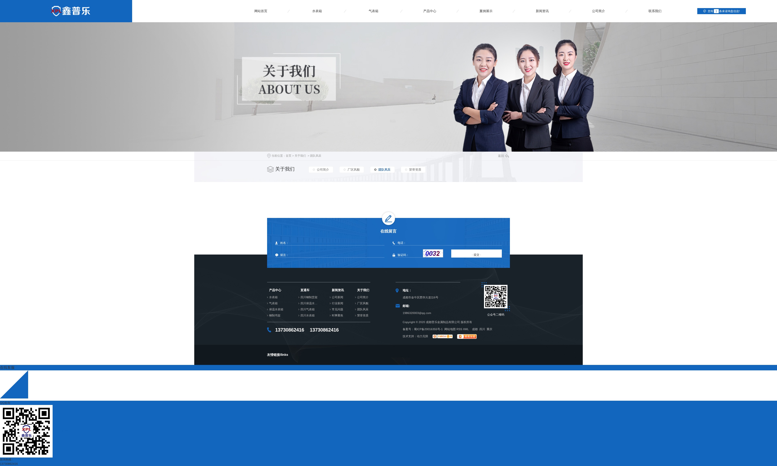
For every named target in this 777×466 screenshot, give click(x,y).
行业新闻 (337, 303)
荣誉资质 (415, 169)
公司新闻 (337, 297)
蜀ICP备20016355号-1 (428, 329)
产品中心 (429, 11)
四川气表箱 (307, 309)
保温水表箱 (276, 309)
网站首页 (260, 11)
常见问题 (337, 309)
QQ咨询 (5, 402)
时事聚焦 (337, 315)
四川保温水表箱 (310, 303)
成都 (475, 329)
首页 (288, 155)
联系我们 (655, 11)
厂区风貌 (354, 169)
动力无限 (422, 336)
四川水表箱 (307, 315)
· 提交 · (476, 254)
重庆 (489, 329)
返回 (501, 155)
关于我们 (300, 155)
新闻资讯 (542, 11)
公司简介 (598, 11)
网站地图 (450, 329)
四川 (482, 329)
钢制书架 (274, 315)
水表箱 (317, 11)
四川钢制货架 (308, 297)
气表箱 (373, 11)
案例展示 (486, 11)
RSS (459, 329)
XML (466, 329)
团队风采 (315, 155)
